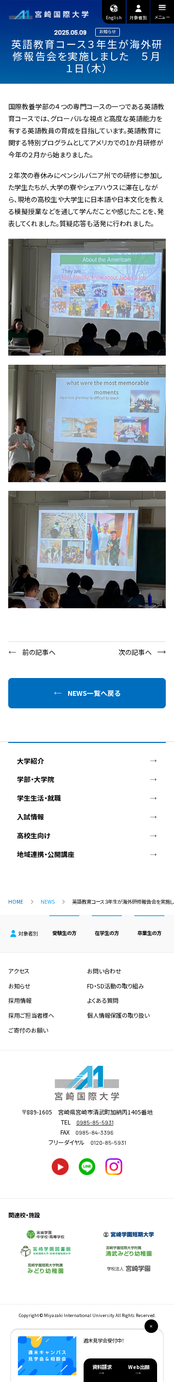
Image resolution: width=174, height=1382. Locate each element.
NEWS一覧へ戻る (94, 693)
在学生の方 (107, 932)
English (114, 17)
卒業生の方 (149, 932)
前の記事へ (39, 652)
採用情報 (19, 1000)
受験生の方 (64, 932)
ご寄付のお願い (28, 1030)
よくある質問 (102, 1000)
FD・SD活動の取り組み (115, 986)
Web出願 (138, 1366)
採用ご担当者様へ (31, 1015)
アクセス (18, 971)
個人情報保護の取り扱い (118, 1015)
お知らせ (19, 986)
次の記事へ (135, 652)
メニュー (162, 17)
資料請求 (102, 1366)
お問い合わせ (104, 971)
